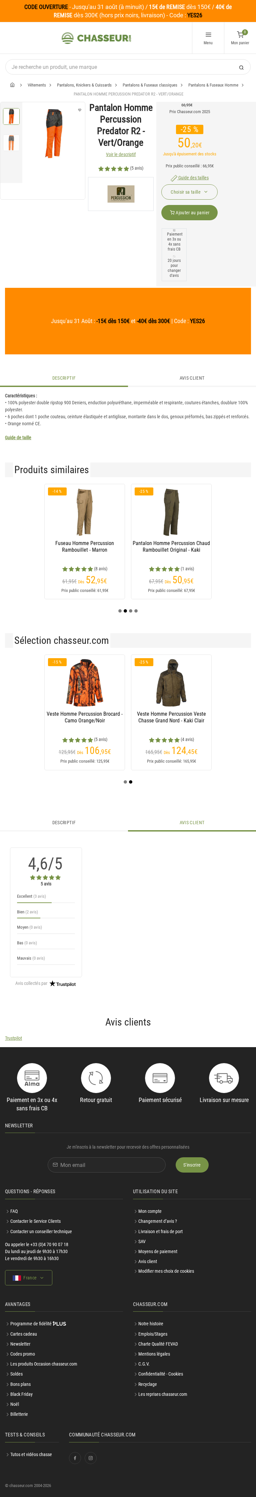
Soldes (16, 1374)
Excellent (31, 896)
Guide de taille (18, 437)
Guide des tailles (193, 177)
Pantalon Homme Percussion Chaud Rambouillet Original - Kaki (171, 546)
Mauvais (31, 958)
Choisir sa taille (186, 192)
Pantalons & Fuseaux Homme (213, 85)
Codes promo (22, 1354)
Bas (27, 942)
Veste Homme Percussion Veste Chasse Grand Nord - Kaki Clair (171, 717)
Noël (14, 1404)
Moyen (29, 927)
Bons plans (20, 1384)
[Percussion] (121, 194)
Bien (27, 911)
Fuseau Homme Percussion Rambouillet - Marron (84, 546)
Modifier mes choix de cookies (166, 1271)
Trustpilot (13, 1038)
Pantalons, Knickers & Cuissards (84, 85)
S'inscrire (192, 1165)
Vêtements (37, 85)
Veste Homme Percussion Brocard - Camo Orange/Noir (85, 717)
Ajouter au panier (192, 212)
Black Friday (21, 1394)
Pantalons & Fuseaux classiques (150, 85)
